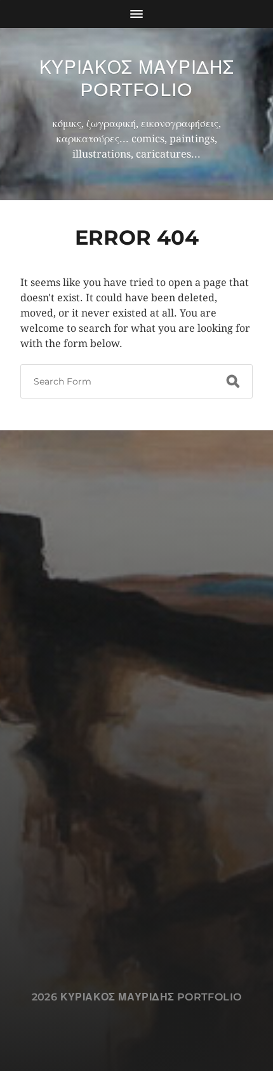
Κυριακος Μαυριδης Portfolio (136, 78)
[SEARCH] (233, 381)
